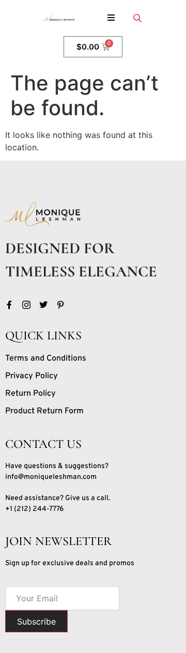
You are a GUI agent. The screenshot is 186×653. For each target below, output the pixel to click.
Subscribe (36, 621)
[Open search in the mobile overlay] (138, 17)
